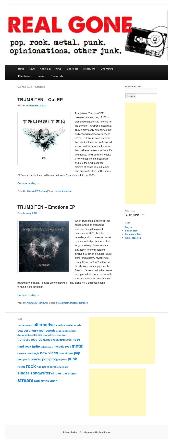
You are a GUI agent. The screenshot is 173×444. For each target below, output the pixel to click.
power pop (40, 359)
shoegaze (62, 367)
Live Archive (107, 68)
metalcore (21, 353)
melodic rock (62, 346)
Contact (41, 75)
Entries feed (131, 230)
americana (61, 325)
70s (19, 325)
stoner (72, 373)
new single (33, 353)
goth (62, 339)
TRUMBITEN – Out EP (40, 99)
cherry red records (42, 330)
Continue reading (28, 183)
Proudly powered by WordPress (95, 432)
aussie (77, 325)
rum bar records (47, 367)
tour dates (41, 381)
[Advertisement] (140, 153)
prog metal (62, 359)
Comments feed (133, 234)
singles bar (59, 373)
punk (72, 359)
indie (36, 346)
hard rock (24, 346)
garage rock (51, 339)
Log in (128, 227)
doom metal (23, 335)
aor (70, 325)
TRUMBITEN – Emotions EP (46, 207)
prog (53, 359)
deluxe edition (63, 330)
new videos (66, 353)
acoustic (29, 325)
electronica (35, 335)
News (32, 68)
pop (77, 352)
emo (45, 335)
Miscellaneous (25, 75)
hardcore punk (72, 339)
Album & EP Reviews (50, 68)
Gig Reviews (89, 68)
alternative (44, 324)
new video (49, 352)
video (53, 381)
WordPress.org (133, 237)
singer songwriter (34, 373)
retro (21, 366)
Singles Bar (72, 68)
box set (22, 330)
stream (65, 302)
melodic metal (47, 347)
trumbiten (66, 191)
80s (23, 325)
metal (58, 191)
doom (73, 330)
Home (21, 68)
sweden (74, 302)
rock (31, 365)
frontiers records (29, 339)
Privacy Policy (58, 75)
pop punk (23, 359)
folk (49, 335)
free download (59, 335)
